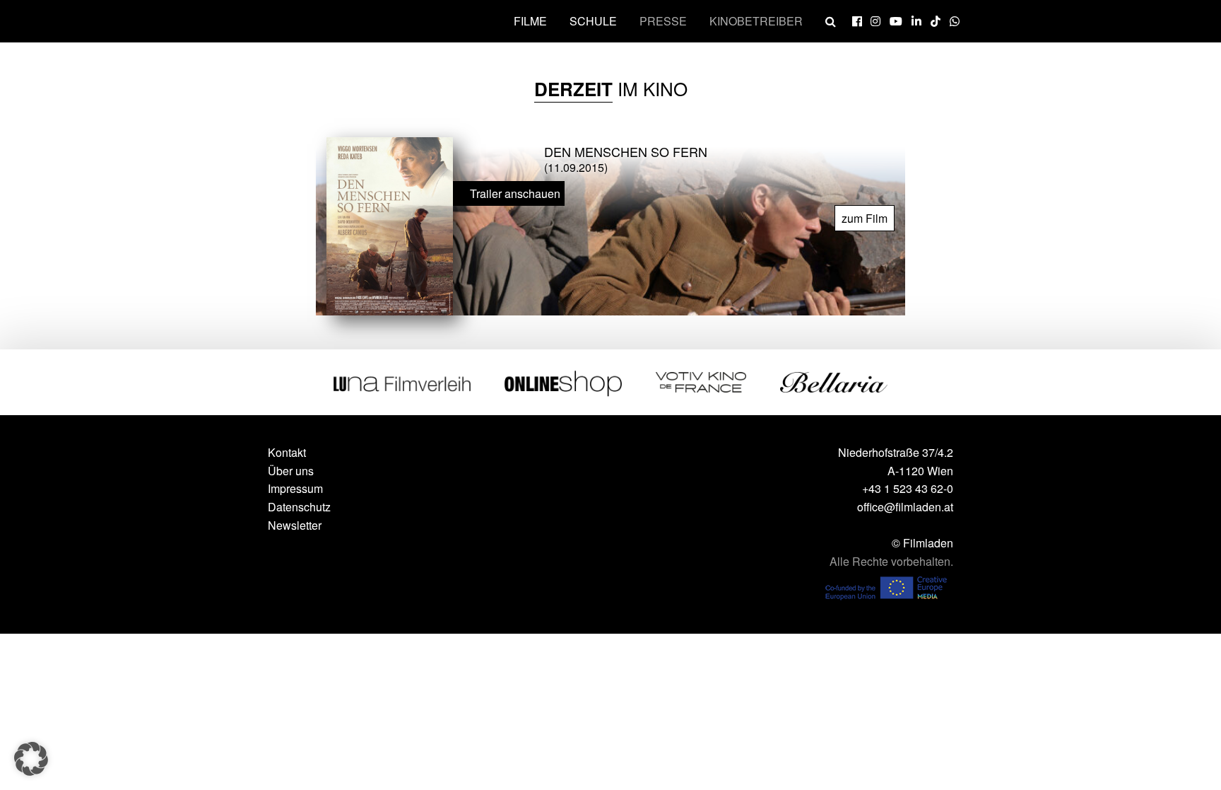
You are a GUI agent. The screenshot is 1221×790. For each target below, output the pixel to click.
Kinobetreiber (756, 21)
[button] (31, 759)
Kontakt (287, 452)
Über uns (291, 471)
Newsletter (295, 525)
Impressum (295, 488)
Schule (593, 21)
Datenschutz (299, 507)
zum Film (864, 218)
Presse (663, 21)
